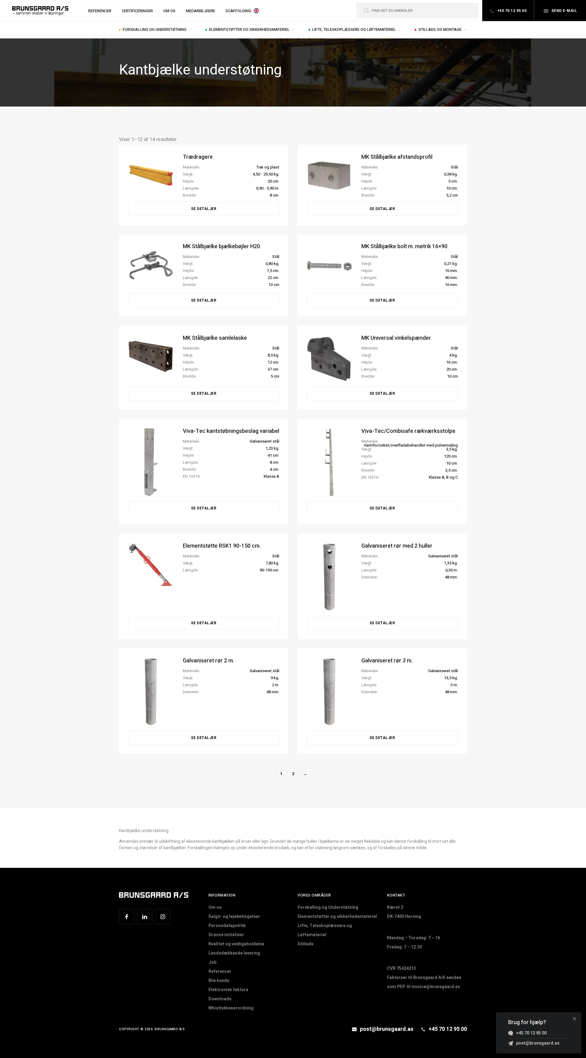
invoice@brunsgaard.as (435, 987)
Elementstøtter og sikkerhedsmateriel (250, 29)
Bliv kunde (218, 980)
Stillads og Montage (440, 29)
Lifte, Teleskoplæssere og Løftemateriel (354, 29)
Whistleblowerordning (231, 1008)
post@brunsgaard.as (386, 1029)
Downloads (219, 999)
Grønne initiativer (226, 935)
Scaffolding (238, 11)
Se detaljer (204, 209)
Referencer (99, 11)
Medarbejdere (200, 11)
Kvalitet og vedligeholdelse (236, 944)
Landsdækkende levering (234, 953)
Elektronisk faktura (228, 990)
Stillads (305, 944)
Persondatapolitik (227, 925)
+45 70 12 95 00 (511, 10)
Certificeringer (137, 11)
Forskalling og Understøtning (155, 29)
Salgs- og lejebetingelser (234, 916)
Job (212, 962)
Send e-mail (563, 10)
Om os (169, 11)
